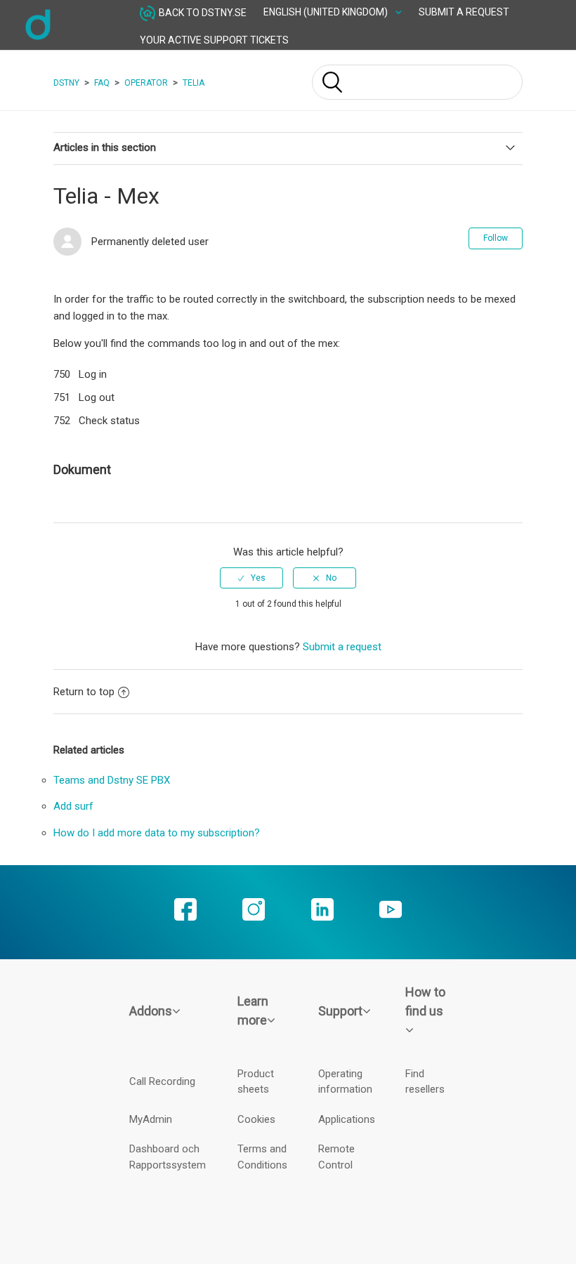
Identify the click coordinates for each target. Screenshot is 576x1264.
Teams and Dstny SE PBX (111, 780)
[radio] (251, 577)
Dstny (66, 83)
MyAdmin (150, 1119)
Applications (346, 1119)
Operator (146, 83)
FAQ (102, 83)
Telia (193, 83)
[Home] (38, 38)
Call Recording (162, 1081)
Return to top (83, 691)
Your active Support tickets (214, 40)
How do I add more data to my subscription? (156, 833)
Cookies (256, 1119)
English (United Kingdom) (326, 12)
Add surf (73, 806)
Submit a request (464, 12)
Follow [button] (495, 238)
